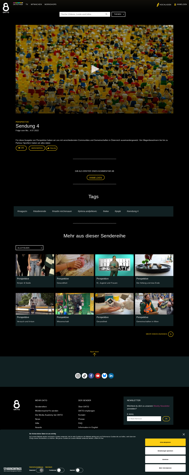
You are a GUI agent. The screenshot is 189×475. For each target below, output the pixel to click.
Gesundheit (62, 283)
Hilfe (37, 423)
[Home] (17, 410)
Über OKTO (83, 406)
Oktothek (18, 4)
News (37, 419)
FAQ (80, 423)
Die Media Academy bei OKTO (49, 415)
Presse (81, 419)
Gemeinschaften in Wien (147, 321)
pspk (118, 211)
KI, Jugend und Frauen (107, 283)
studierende (40, 211)
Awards (38, 427)
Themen (117, 14)
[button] (94, 69)
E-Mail (130, 414)
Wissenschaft (63, 321)
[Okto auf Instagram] (78, 376)
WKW (106, 211)
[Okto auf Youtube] (98, 376)
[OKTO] (6, 10)
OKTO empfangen (86, 411)
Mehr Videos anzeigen (156, 334)
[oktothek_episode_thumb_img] (35, 265)
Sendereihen (41, 406)
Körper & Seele (24, 283)
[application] (94, 69)
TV (27, 4)
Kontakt (81, 415)
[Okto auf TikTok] (84, 376)
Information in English (88, 427)
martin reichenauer (62, 211)
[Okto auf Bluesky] (104, 376)
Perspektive (22, 122)
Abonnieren (37, 148)
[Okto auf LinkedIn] (111, 376)
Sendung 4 (133, 211)
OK (166, 419)
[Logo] (168, 26)
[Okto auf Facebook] (91, 376)
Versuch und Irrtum (25, 321)
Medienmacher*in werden (46, 411)
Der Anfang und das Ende (148, 283)
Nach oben (94, 352)
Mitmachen (36, 4)
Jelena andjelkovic (88, 211)
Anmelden (95, 178)
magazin (23, 211)
